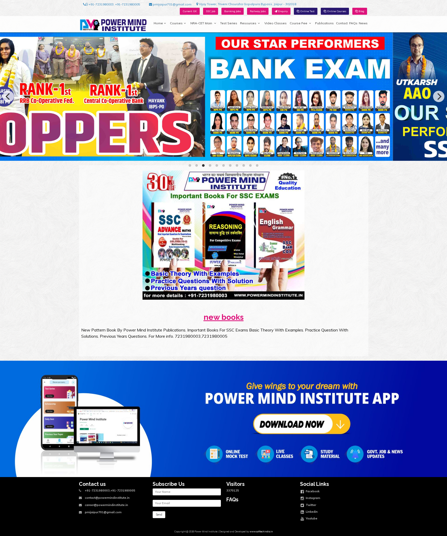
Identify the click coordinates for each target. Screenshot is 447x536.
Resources (248, 23)
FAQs (353, 23)
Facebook (312, 491)
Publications (324, 23)
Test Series (228, 23)
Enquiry (282, 11)
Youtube (311, 518)
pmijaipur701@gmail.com (171, 4)
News (363, 23)
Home (158, 23)
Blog (361, 11)
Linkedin (311, 512)
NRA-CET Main (201, 23)
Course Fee (298, 23)
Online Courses (336, 11)
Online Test (307, 11)
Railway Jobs (258, 11)
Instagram (312, 498)
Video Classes (275, 23)
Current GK (190, 11)
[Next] (438, 96)
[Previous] (8, 96)
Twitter (310, 505)
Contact (342, 23)
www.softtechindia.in (261, 531)
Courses (176, 23)
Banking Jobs (232, 11)
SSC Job (210, 11)
